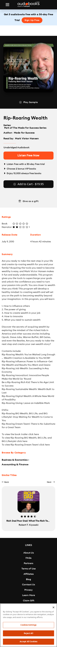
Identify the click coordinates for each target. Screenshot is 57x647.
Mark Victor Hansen (27, 138)
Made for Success (24, 133)
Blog (28, 579)
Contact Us (28, 584)
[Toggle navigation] (7, 4)
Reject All (28, 633)
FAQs (28, 558)
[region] (28, 625)
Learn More (28, 595)
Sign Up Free (32, 20)
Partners (28, 563)
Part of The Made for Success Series (25, 128)
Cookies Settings (28, 625)
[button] (5, 482)
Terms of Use (28, 569)
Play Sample (30, 102)
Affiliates (29, 574)
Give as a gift (31, 201)
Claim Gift (28, 600)
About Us (28, 553)
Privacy (28, 590)
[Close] (53, 607)
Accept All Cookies (28, 641)
